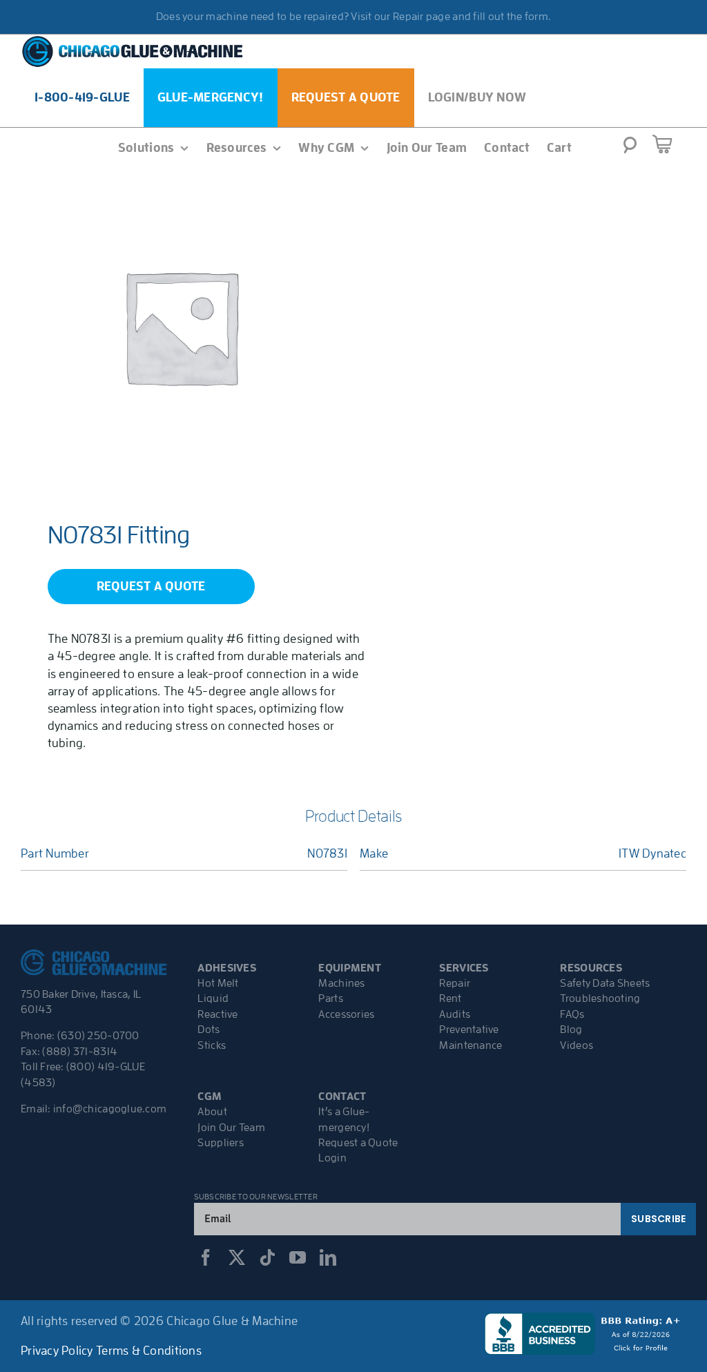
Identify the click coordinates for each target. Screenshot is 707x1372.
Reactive (217, 1014)
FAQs (572, 1014)
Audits (454, 1014)
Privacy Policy (57, 1350)
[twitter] (237, 1257)
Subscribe (658, 1219)
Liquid (213, 998)
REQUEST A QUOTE (151, 586)
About (211, 1111)
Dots (208, 1029)
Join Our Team (231, 1127)
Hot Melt (217, 983)
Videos (576, 1045)
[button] (630, 149)
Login (332, 1157)
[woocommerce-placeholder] (180, 326)
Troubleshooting (600, 998)
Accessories (346, 1014)
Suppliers (220, 1142)
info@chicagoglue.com (109, 1108)
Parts (330, 998)
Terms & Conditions (149, 1350)
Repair (454, 983)
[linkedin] (328, 1257)
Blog (571, 1029)
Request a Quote (358, 1142)
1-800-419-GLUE (82, 97)
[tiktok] (267, 1257)
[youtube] (297, 1257)
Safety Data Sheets (605, 983)
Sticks (211, 1045)
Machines (341, 983)
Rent (450, 998)
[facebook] (205, 1257)
